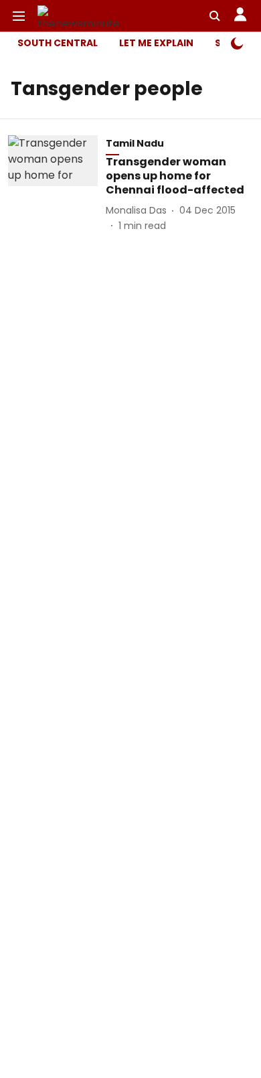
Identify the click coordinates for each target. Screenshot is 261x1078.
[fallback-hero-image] (57, 183)
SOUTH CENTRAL (57, 43)
